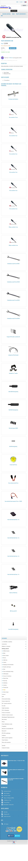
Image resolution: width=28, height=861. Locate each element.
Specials (3, 745)
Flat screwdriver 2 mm (13, 172)
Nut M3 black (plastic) (13, 446)
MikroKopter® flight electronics (8, 717)
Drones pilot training (6, 698)
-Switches (5, 685)
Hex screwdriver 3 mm (13, 135)
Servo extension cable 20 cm (13, 483)
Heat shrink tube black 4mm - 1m (13, 556)
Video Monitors (5, 740)
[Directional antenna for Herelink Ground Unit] (4, 775)
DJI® (3, 696)
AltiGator (15, 840)
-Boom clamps (6, 655)
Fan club (3, 705)
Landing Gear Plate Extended (13, 355)
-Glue (4, 669)
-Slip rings (5, 680)
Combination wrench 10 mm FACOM (13, 282)
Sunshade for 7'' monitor (13, 373)
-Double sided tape (7, 666)
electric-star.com (7, 816)
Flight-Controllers (5, 708)
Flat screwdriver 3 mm (13, 190)
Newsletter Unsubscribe (9, 804)
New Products (6, 793)
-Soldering (5, 682)
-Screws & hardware (7, 676)
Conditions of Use (7, 800)
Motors (3, 721)
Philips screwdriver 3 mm (13, 227)
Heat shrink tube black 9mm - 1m (13, 519)
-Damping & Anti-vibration (8, 664)
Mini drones (4, 719)
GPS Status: (6, 824)
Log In (21, 1)
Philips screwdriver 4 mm (13, 245)
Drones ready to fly (6, 701)
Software (4, 735)
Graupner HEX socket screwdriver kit (13, 336)
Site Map (5, 812)
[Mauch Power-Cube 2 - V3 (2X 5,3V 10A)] (4, 766)
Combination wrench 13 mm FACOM (13, 318)
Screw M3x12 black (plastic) (13, 629)
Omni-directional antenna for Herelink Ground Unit (15, 779)
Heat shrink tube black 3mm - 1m (13, 538)
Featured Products (5, 747)
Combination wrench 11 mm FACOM (13, 300)
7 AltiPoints (11, 57)
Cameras (3, 694)
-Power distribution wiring (8, 671)
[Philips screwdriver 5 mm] (13, 30)
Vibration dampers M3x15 (13, 428)
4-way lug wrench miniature (13, 99)
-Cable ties (5, 660)
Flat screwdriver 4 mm (13, 208)
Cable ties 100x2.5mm (13, 592)
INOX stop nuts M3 (13, 611)
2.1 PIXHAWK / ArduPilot (7, 641)
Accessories (4, 644)
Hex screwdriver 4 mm (13, 154)
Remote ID (4, 730)
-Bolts (4, 653)
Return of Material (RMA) (9, 797)
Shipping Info (6, 814)
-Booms (4, 657)
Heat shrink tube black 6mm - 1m (13, 574)
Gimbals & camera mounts (7, 714)
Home (17, 1)
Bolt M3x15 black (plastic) (13, 410)
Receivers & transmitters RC (7, 728)
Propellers (4, 726)
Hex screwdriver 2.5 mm (13, 117)
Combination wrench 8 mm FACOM (13, 263)
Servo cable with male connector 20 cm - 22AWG (13, 501)
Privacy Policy (6, 802)
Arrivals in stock (7, 795)
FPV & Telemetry (5, 710)
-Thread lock (5, 687)
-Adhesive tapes (6, 650)
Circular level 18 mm (13, 464)
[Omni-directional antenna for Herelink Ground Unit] (4, 784)
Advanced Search (7, 791)
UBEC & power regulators (7, 737)
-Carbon (4, 662)
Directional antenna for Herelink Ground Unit (16, 770)
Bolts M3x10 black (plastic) (13, 391)
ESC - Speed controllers (7, 703)
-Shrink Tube (5, 678)
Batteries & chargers (6, 646)
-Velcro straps (5, 692)
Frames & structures (6, 712)
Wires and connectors (6, 742)
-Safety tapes (5, 673)
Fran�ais (14, 843)
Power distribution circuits (7, 724)
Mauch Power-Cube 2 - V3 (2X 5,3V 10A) (16, 760)
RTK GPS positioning (6, 733)
